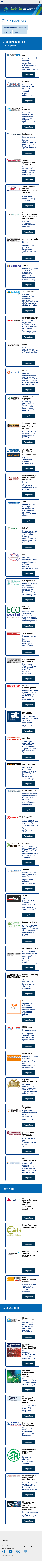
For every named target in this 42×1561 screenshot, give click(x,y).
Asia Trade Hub (28, 292)
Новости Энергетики (27, 1107)
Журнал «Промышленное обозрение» (29, 162)
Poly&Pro (25, 528)
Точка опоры (27, 633)
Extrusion (26, 738)
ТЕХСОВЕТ (26, 896)
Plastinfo (25, 55)
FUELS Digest (27, 1027)
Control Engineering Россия (30, 975)
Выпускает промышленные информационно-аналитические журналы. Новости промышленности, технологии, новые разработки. (29, 1090)
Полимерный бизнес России (28, 1424)
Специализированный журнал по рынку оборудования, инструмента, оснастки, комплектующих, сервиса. (31, 695)
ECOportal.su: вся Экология (29, 607)
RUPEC (24, 370)
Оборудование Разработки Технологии (28, 1134)
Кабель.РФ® (27, 817)
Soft (4, 1559)
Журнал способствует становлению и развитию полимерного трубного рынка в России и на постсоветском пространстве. (29, 249)
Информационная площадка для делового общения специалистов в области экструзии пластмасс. (29, 1486)
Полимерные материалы (27, 108)
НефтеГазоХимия (29, 791)
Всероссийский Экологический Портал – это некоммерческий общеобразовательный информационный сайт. (31, 616)
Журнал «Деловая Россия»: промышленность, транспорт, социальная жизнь (29, 190)
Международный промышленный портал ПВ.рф (29, 477)
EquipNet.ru (27, 134)
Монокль (25, 344)
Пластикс (26, 81)
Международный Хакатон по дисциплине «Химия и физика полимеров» (29, 1505)
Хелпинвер (26, 869)
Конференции (20, 32)
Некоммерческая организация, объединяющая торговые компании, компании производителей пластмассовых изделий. (29, 1291)
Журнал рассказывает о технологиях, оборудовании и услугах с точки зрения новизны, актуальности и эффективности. (29, 905)
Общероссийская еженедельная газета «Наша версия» (29, 425)
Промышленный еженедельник (28, 660)
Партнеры (7, 32)
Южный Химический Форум (30, 1319)
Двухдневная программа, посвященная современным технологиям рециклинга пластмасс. (27, 1461)
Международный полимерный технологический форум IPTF (29, 1399)
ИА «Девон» (26, 843)
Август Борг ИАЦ (29, 764)
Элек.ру (25, 265)
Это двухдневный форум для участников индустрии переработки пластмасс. (29, 1409)
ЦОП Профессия (28, 580)
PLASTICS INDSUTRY (30, 318)
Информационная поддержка (15, 27)
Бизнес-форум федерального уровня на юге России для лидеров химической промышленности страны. (29, 1329)
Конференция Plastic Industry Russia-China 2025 (29, 1346)
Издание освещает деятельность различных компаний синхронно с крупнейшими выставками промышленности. (29, 642)
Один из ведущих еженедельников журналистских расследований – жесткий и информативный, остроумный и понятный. (29, 437)
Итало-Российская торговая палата (29, 1226)
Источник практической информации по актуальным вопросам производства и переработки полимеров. (28, 118)
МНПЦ (24, 554)
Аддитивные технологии (27, 713)
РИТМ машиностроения (29, 686)
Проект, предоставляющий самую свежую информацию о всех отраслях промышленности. (30, 486)
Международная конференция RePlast (29, 1451)
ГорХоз (25, 1001)
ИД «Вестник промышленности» (29, 1080)
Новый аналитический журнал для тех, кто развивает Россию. (30, 350)
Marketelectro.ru (28, 1053)
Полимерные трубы (30, 239)
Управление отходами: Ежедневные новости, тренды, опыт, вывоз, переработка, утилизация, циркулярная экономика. (29, 1011)
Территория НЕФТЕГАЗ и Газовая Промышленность (29, 451)
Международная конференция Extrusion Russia (29, 1477)
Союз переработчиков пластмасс (29, 1279)
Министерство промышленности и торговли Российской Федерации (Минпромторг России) (30, 1204)
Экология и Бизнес (29, 922)
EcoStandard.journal (30, 948)
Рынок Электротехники (29, 1159)
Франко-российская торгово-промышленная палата (30, 1254)
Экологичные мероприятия (27, 397)
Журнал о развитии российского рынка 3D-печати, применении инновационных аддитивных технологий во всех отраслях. (30, 722)
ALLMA (24, 502)
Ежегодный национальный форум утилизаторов (28, 1373)
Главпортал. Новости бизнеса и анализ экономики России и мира (29, 215)
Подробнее (28, 74)
